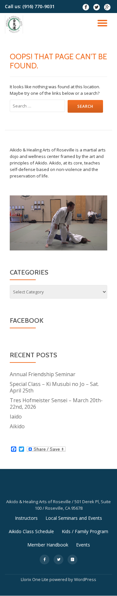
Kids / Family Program (85, 531)
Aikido (17, 426)
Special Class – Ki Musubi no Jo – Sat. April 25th (54, 387)
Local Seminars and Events (74, 518)
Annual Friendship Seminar (42, 374)
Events (83, 545)
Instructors (26, 518)
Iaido (16, 416)
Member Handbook (47, 545)
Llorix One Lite (35, 579)
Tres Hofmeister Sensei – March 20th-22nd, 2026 (56, 403)
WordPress (85, 579)
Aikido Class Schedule (31, 531)
